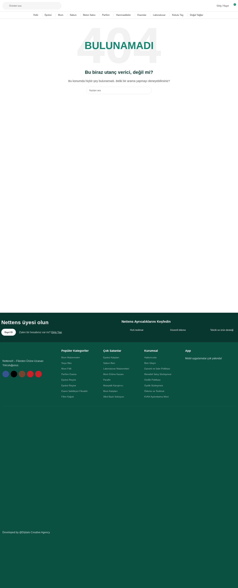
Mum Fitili (66, 368)
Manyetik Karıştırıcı (113, 385)
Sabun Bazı (109, 363)
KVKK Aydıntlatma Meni (156, 396)
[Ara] (148, 90)
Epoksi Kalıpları (111, 357)
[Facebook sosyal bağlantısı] (5, 374)
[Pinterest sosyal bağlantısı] (38, 374)
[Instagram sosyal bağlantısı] (22, 374)
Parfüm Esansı (69, 374)
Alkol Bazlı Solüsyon (113, 396)
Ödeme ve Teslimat (154, 391)
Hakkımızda (150, 357)
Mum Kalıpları (110, 391)
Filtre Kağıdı (67, 396)
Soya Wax (66, 363)
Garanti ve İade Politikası (157, 368)
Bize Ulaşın (150, 363)
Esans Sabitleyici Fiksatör (74, 391)
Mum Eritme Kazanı (113, 374)
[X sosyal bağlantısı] (14, 374)
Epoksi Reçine (68, 379)
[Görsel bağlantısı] (24, 352)
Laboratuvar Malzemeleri (116, 368)
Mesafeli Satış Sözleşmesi (157, 374)
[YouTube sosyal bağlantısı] (30, 374)
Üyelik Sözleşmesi (153, 385)
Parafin (107, 379)
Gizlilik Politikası (152, 379)
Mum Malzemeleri (70, 357)
